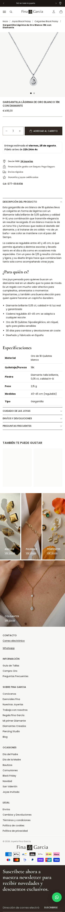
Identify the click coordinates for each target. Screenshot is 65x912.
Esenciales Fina (11, 699)
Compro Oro (10, 671)
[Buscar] (11, 11)
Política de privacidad (15, 830)
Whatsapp (9, 648)
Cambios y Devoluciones (17, 814)
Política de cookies (13, 825)
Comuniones (10, 770)
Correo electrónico (14, 640)
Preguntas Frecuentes (15, 676)
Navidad (7, 781)
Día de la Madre (12, 759)
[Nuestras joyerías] (60, 3)
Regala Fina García (13, 715)
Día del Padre (10, 754)
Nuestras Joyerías (13, 704)
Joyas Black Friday (21, 21)
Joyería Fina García (20, 841)
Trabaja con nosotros (15, 710)
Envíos (6, 809)
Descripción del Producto (20, 201)
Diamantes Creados (14, 726)
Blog (5, 736)
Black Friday (9, 775)
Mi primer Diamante (14, 720)
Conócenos (9, 693)
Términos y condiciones (16, 820)
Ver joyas (10, 553)
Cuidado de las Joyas (16, 411)
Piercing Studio (11, 731)
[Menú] (4, 12)
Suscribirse (51, 907)
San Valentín (10, 786)
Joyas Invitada (11, 792)
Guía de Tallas (11, 665)
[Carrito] (61, 11)
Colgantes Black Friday (46, 21)
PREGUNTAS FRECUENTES (17, 426)
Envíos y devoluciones (17, 418)
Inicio (5, 21)
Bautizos (7, 765)
